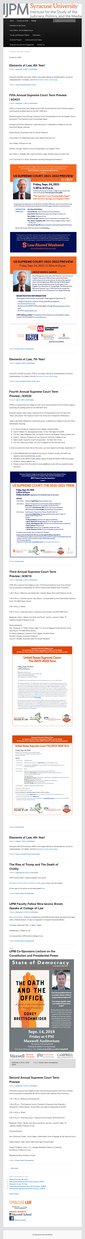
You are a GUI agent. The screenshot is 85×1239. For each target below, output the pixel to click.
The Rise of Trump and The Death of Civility (25, 883)
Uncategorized (29, 349)
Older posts (13, 1168)
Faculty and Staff (22, 21)
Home (12, 21)
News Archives (14, 1194)
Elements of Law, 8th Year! (27, 65)
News (22, 349)
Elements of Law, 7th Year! (27, 359)
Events (34, 21)
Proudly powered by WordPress (42, 1235)
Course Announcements (23, 85)
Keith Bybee (33, 69)
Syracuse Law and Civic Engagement (22, 45)
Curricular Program (16, 40)
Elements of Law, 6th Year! (27, 837)
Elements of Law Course (18, 25)
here (33, 461)
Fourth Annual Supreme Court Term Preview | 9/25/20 (27, 1186)
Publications (37, 35)
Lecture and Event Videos (33, 40)
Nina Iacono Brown (16, 917)
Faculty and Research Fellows (19, 35)
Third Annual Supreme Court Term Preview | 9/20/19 (27, 1188)
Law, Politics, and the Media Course (21, 30)
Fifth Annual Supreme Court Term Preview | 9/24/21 (26, 1182)
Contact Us (40, 45)
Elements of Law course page (46, 79)
